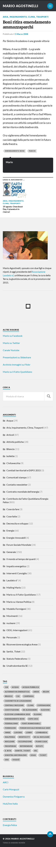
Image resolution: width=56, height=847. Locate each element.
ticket (43, 755)
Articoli (10, 434)
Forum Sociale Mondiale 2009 (35, 728)
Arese (36, 692)
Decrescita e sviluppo (17, 523)
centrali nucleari (14, 705)
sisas (33, 755)
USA (7, 760)
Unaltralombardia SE (17, 665)
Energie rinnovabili (16, 537)
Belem (46, 692)
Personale (11, 637)
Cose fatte (11, 516)
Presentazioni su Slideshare (17, 357)
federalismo (11, 723)
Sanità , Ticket (13, 651)
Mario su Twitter (11, 343)
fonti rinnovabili (31, 723)
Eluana (37, 714)
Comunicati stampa (16, 477)
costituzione (12, 710)
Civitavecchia (13, 463)
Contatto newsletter (16, 484)
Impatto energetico (16, 566)
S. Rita (8, 751)
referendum (26, 746)
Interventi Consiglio (16, 573)
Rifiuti (39, 746)
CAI (18, 696)
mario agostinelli (20, 6)
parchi (32, 151)
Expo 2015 (33, 719)
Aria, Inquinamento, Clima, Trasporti (26, 17)
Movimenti (12, 615)
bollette (10, 456)
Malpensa (10, 737)
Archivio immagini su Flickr (16, 364)
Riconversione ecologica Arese (21, 644)
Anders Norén (18, 843)
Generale (11, 552)
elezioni (45, 710)
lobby (29, 732)
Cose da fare (12, 509)
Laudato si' (12, 580)
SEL (35, 751)
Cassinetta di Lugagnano (18, 701)
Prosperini (10, 746)
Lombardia (41, 732)
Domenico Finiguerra (13, 796)
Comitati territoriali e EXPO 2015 (23, 470)
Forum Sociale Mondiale (18, 544)
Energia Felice (10, 825)
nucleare (10, 623)
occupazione (25, 741)
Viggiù (16, 760)
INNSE (7, 732)
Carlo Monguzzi (11, 789)
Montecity (24, 737)
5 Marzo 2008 (21, 34)
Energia (10, 530)
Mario (9, 162)
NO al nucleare (41, 737)
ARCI (5, 782)
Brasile (9, 696)
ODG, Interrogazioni (16, 630)
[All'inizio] (50, 834)
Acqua (9, 420)
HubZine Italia (10, 803)
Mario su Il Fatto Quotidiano (21, 594)
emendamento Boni (15, 151)
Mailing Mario (13, 587)
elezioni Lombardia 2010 (17, 714)
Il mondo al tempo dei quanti (21, 559)
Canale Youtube (11, 350)
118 (6, 687)
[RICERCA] (48, 396)
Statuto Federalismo (16, 658)
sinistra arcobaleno (16, 755)
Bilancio (10, 449)
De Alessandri (30, 710)
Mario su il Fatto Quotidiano (17, 371)
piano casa (41, 741)
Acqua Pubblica (31, 687)
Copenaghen (43, 705)
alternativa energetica (17, 692)
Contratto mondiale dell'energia (22, 491)
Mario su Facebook (12, 335)
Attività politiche (15, 441)
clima (31, 705)
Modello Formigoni (16, 608)
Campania (29, 696)
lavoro (18, 732)
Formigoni (10, 728)
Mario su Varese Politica (18, 601)
